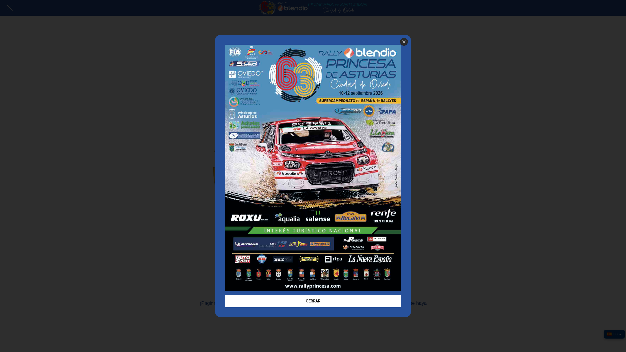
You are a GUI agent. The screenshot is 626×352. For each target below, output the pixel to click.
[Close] (404, 42)
